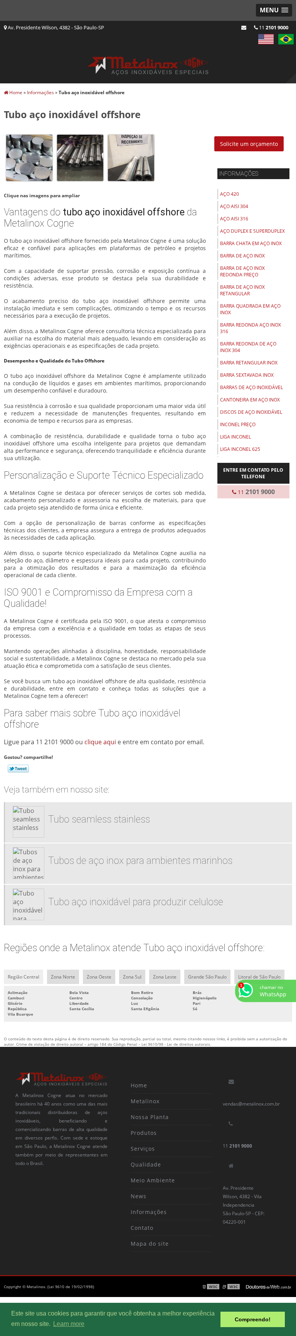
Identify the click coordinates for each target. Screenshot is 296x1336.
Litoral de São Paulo (259, 977)
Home (139, 1085)
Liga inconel (235, 436)
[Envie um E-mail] (243, 27)
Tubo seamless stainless (99, 819)
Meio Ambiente (153, 1180)
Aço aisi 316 (234, 218)
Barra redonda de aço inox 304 (248, 347)
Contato (142, 1227)
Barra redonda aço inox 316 (250, 328)
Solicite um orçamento (249, 143)
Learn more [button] (68, 1324)
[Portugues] (286, 39)
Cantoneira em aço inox (250, 399)
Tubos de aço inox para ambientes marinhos (140, 860)
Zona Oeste (99, 977)
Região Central (23, 977)
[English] (266, 39)
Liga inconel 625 (240, 449)
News (138, 1196)
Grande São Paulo (207, 977)
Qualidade (146, 1164)
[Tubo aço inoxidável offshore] (29, 157)
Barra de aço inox (242, 255)
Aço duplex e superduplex (252, 231)
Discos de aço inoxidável (251, 412)
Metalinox (145, 1101)
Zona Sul (132, 977)
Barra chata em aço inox (251, 243)
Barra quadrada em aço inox (250, 309)
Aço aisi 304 (234, 206)
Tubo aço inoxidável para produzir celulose (135, 902)
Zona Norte (63, 977)
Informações (238, 173)
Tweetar (18, 768)
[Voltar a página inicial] (148, 63)
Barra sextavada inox (247, 375)
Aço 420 (229, 194)
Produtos (144, 1132)
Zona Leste (165, 977)
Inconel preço (238, 424)
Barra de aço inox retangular (242, 290)
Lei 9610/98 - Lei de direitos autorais (175, 1044)
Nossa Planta (150, 1117)
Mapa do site (150, 1243)
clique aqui (100, 742)
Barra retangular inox (249, 362)
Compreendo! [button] (253, 1319)
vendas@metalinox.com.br (251, 1104)
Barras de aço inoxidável (251, 387)
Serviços (143, 1148)
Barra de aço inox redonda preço (242, 271)
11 (273, 27)
